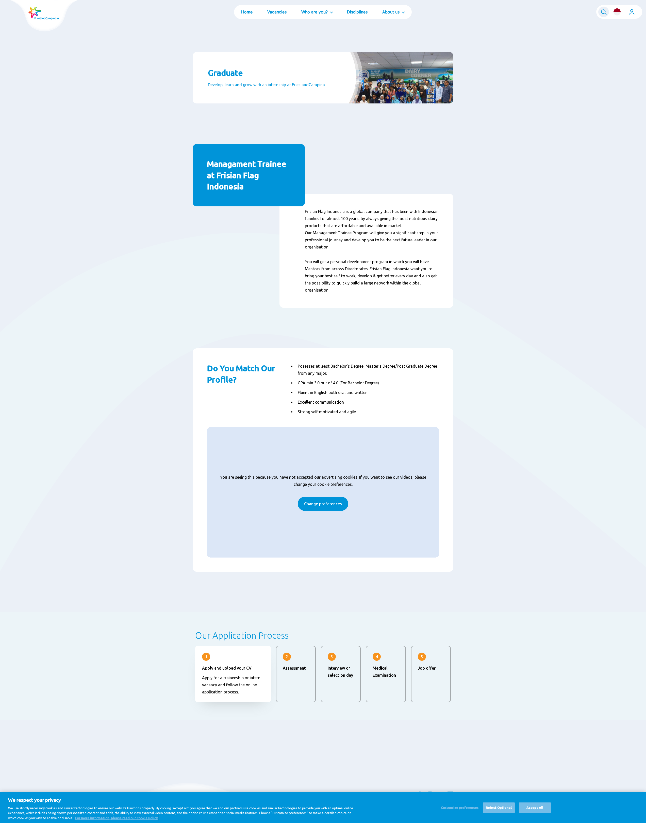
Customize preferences (460, 807)
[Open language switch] (617, 12)
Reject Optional (499, 807)
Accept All (534, 807)
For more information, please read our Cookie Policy (116, 817)
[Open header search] (603, 12)
